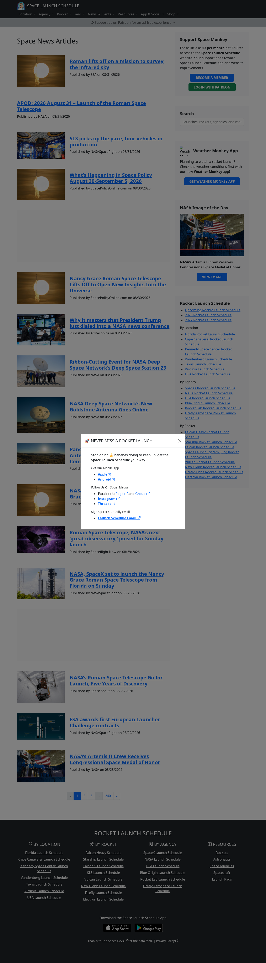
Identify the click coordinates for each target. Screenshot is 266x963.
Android (105, 479)
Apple (103, 474)
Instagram (107, 498)
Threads (105, 503)
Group (140, 493)
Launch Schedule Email (117, 518)
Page (120, 493)
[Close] (179, 440)
